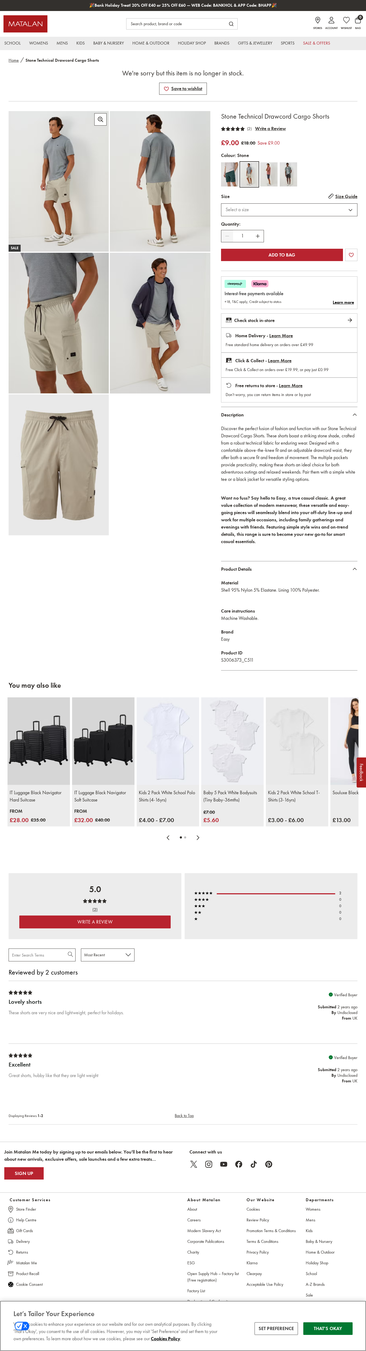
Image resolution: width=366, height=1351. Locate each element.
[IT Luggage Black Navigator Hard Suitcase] (39, 741)
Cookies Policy (165, 1339)
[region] (183, 1326)
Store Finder (26, 1209)
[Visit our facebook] (238, 1164)
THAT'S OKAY (328, 1328)
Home (14, 60)
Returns (22, 1252)
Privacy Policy (258, 1252)
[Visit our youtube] (223, 1164)
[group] (28, 816)
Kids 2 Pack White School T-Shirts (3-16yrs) (294, 796)
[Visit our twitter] (193, 1164)
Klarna (252, 1262)
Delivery (23, 1241)
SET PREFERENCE (276, 1328)
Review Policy (258, 1219)
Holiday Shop (317, 1262)
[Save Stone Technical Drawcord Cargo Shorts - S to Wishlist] (166, 88)
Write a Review (270, 128)
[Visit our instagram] (208, 1164)
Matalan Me (26, 1262)
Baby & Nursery (319, 1241)
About (192, 1209)
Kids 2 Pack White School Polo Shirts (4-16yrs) (167, 796)
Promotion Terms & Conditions (271, 1230)
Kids (309, 1230)
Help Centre (26, 1219)
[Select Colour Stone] (249, 174)
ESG (191, 1262)
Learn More (281, 336)
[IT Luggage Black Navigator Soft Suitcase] (103, 741)
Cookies (253, 1209)
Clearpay (254, 1273)
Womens (313, 1209)
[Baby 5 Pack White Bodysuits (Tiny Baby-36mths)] (232, 741)
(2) (249, 128)
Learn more (343, 302)
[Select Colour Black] (288, 174)
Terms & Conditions (262, 1241)
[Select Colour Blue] (269, 174)
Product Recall (27, 1273)
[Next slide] (198, 837)
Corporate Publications (205, 1241)
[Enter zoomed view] (100, 119)
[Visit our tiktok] (253, 1164)
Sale (309, 1295)
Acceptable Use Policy (265, 1284)
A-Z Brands (315, 1284)
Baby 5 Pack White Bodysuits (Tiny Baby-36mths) (230, 796)
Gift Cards (24, 1230)
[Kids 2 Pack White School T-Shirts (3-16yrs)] (297, 741)
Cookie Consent (29, 1284)
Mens (310, 1219)
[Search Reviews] (71, 955)
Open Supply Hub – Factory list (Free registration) (213, 1277)
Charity (193, 1252)
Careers (194, 1219)
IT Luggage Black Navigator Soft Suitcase (100, 796)
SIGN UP (24, 1173)
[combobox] (289, 209)
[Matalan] (25, 23)
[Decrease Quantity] (227, 236)
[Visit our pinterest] (268, 1164)
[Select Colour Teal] (229, 174)
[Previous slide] (168, 837)
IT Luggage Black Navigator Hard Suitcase (35, 796)
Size (225, 196)
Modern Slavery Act (204, 1230)
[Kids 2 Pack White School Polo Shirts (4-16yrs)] (168, 741)
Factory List (196, 1290)
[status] (242, 236)
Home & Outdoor (320, 1252)
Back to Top (184, 1115)
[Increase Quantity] (258, 236)
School (311, 1273)
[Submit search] (231, 24)
